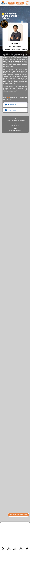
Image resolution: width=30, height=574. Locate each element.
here (8, 98)
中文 (27, 4)
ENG (27, 2)
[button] (11, 2)
